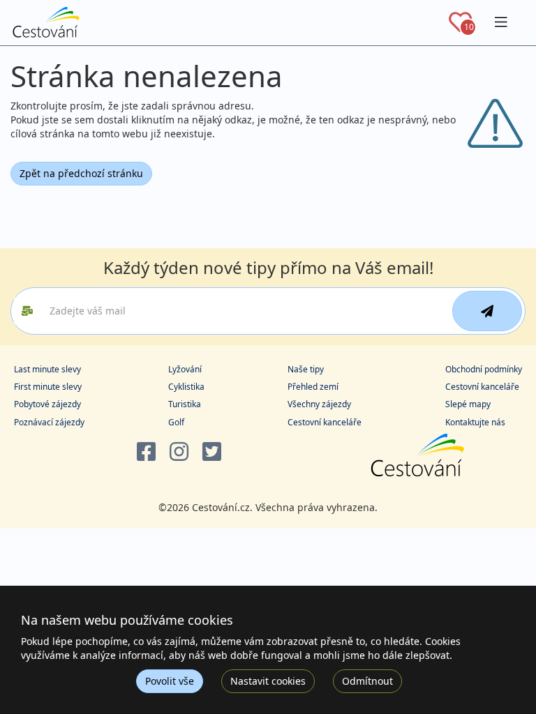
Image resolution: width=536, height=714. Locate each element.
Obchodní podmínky (483, 369)
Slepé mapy (468, 404)
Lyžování (185, 369)
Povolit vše (169, 681)
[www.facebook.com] (146, 452)
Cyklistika (186, 387)
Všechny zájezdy (319, 404)
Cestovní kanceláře (325, 422)
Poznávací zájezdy (49, 422)
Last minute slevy (47, 369)
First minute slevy (48, 387)
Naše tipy (306, 369)
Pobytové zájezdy (47, 404)
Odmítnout (367, 681)
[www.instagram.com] (179, 452)
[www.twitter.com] (212, 452)
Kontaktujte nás (475, 422)
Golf (176, 422)
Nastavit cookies (268, 681)
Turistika (184, 404)
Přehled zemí (313, 387)
